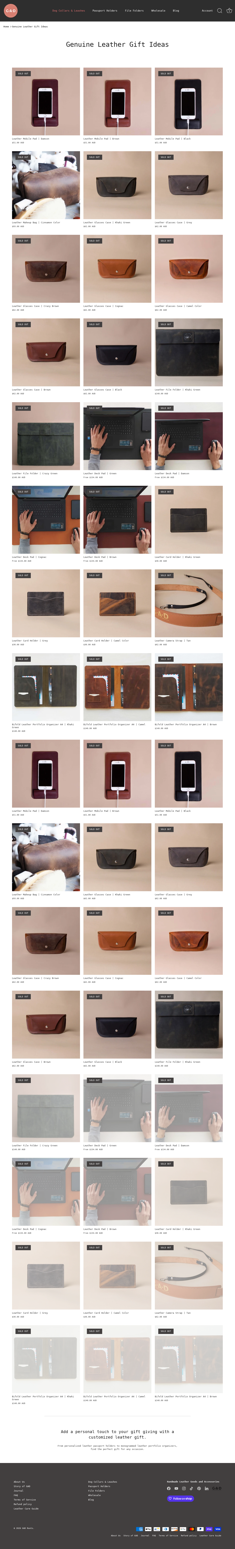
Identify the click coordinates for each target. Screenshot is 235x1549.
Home (6, 26)
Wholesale (158, 10)
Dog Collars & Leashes (68, 10)
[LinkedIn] (206, 1488)
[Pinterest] (199, 1488)
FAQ (16, 1495)
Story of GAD (22, 1486)
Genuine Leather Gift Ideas (30, 26)
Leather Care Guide (26, 1508)
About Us (19, 1482)
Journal (18, 1490)
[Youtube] (176, 1488)
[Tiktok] (191, 1488)
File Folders (134, 10)
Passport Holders (105, 10)
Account (207, 10)
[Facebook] (168, 1488)
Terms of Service (25, 1499)
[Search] (219, 11)
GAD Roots (27, 1528)
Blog (176, 10)
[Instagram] (184, 1488)
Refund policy (23, 1504)
